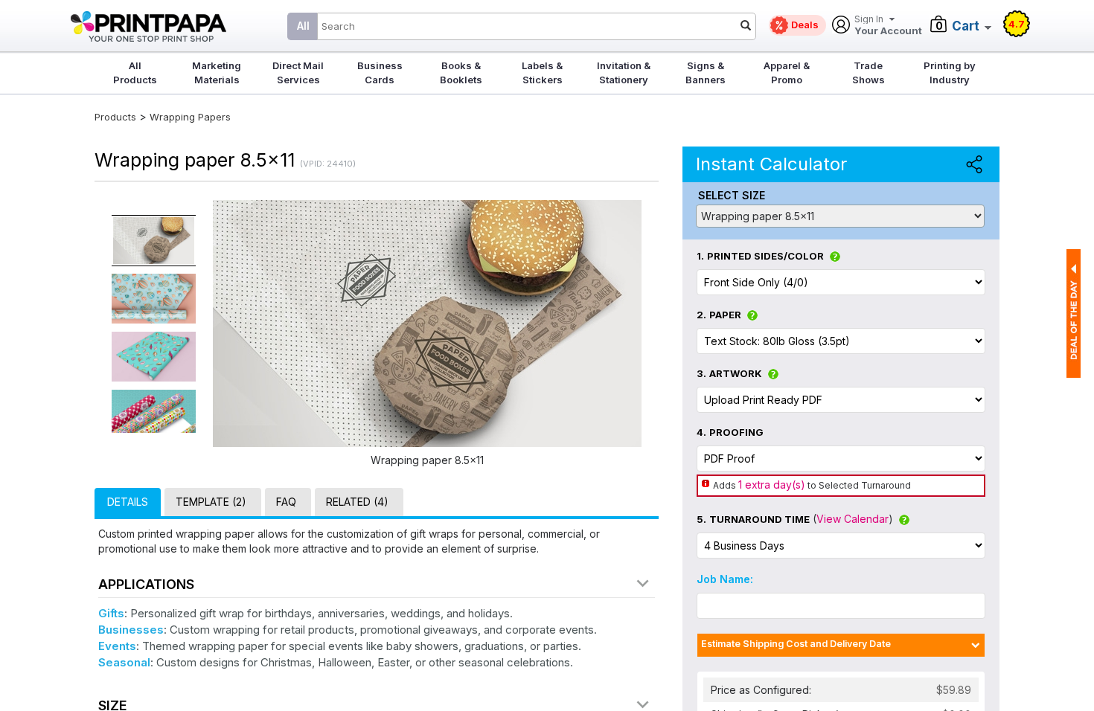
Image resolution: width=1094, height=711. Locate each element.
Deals (805, 24)
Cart (965, 26)
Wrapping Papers (190, 117)
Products (115, 117)
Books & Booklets (461, 72)
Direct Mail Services (298, 72)
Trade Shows (868, 72)
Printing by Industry (950, 72)
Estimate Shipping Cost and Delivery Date (796, 643)
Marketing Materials (216, 72)
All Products (135, 72)
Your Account (888, 25)
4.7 (1016, 24)
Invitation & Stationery (623, 72)
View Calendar (852, 518)
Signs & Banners (705, 72)
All (303, 25)
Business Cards (380, 72)
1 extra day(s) (771, 484)
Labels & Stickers (542, 72)
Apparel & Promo (787, 72)
